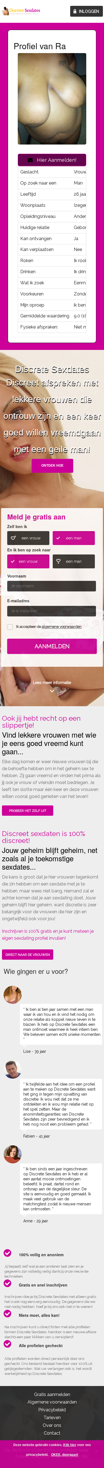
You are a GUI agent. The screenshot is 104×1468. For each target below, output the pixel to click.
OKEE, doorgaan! (64, 1455)
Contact (52, 1433)
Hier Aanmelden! (55, 160)
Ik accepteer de (49, 627)
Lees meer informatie (52, 683)
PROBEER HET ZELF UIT (27, 811)
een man (74, 538)
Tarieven (52, 1417)
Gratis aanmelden (52, 1394)
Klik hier (69, 1445)
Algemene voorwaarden (52, 1402)
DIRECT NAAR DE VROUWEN (28, 955)
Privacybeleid (52, 1409)
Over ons (52, 1425)
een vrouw (31, 538)
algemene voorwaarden (62, 627)
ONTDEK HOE (52, 465)
